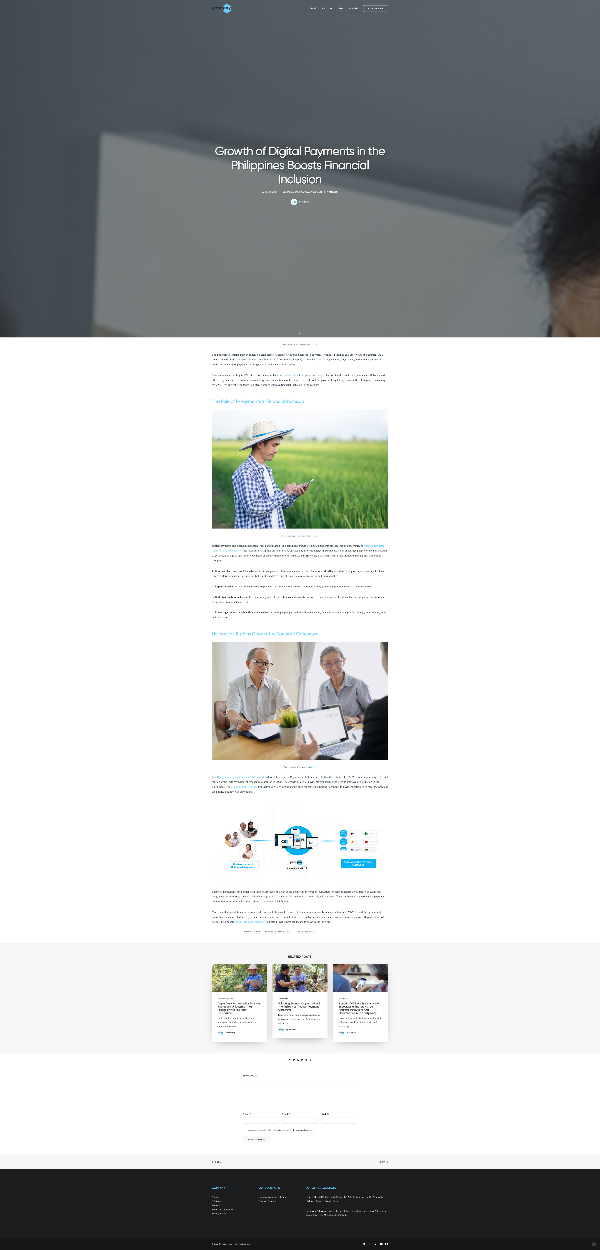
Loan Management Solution (272, 1197)
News (341, 8)
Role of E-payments (305, 932)
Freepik (314, 345)
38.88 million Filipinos (244, 786)
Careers (353, 8)
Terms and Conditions (222, 1209)
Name (247, 1114)
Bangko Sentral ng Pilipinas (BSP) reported (242, 776)
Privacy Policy (219, 1213)
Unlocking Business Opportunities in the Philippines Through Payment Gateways (299, 1006)
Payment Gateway (252, 932)
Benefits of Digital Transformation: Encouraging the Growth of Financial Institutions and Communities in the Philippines (360, 1008)
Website (326, 1114)
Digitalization (290, 192)
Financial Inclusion (310, 192)
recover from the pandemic (250, 921)
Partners (216, 1205)
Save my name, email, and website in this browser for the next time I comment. (281, 1130)
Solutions (327, 8)
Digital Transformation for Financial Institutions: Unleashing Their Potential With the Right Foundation (239, 1008)
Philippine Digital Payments (278, 932)
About (313, 8)
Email (286, 1114)
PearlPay (304, 201)
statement (289, 375)
